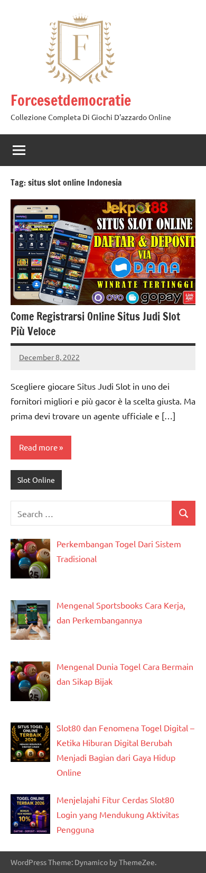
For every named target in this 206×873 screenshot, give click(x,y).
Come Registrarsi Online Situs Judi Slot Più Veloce (95, 324)
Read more (38, 447)
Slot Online (36, 479)
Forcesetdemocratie (71, 100)
